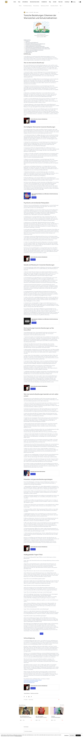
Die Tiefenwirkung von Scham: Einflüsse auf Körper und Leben (26, 717)
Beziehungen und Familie (45, 5)
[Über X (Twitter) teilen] (26, 696)
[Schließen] (81, 735)
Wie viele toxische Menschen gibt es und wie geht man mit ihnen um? (41, 717)
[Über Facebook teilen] (24, 696)
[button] (80, 1)
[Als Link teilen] (31, 696)
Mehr (60, 5)
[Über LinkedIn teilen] (28, 696)
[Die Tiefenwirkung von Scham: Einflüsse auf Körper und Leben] (26, 711)
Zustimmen (78, 735)
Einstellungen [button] (66, 735)
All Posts (20, 5)
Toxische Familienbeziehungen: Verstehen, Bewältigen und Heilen (56, 717)
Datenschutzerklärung (18, 735)
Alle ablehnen (72, 735)
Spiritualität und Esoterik (54, 5)
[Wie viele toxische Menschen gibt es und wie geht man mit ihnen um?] (41, 711)
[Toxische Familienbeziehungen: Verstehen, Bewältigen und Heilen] (57, 711)
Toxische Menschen (27, 693)
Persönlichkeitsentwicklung (27, 5)
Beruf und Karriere (36, 5)
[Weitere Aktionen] (58, 12)
